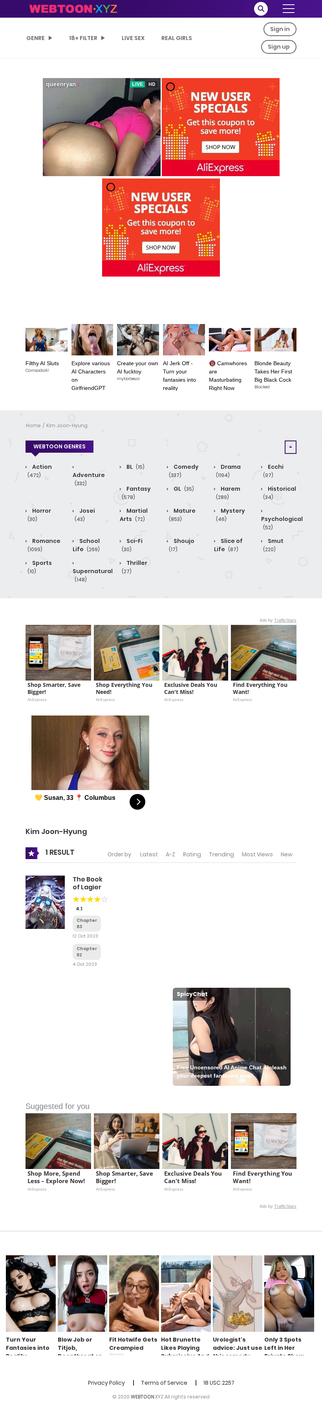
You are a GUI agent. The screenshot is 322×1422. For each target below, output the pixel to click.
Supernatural (93, 575)
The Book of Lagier (87, 883)
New (287, 854)
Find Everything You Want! (261, 688)
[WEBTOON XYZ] (73, 8)
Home (33, 425)
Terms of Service (164, 1383)
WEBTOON (142, 1396)
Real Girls (176, 38)
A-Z (170, 854)
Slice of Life (228, 545)
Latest (149, 854)
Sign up (279, 47)
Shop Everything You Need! (125, 688)
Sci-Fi (132, 545)
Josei (85, 515)
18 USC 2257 (218, 1383)
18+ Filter (83, 38)
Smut (273, 545)
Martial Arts (134, 515)
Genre (35, 38)
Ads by (278, 620)
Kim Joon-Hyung (67, 425)
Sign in (280, 29)
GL (183, 489)
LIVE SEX (133, 38)
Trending (221, 854)
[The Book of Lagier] (45, 902)
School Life (86, 545)
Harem (228, 493)
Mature (182, 515)
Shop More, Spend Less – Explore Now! (56, 1177)
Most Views (257, 854)
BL (135, 467)
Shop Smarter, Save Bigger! (54, 688)
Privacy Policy (106, 1383)
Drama (228, 471)
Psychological (282, 523)
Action (39, 471)
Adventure (89, 479)
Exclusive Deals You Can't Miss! (191, 688)
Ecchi (273, 471)
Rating (192, 854)
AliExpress (37, 699)
